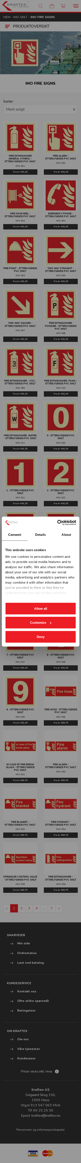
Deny (40, 636)
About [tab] (66, 534)
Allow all (40, 608)
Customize (38, 622)
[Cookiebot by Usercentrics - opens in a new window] (57, 522)
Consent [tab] (14, 534)
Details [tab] (40, 534)
